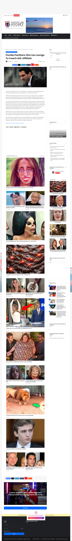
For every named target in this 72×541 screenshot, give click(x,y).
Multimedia (54, 35)
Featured (10, 49)
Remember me (7, 531)
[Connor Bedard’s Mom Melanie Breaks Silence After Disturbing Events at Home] (53, 288)
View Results (58, 60)
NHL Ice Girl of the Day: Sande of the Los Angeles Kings (57, 135)
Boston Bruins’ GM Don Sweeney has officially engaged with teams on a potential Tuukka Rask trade (61, 314)
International (25, 35)
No (51, 57)
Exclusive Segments (45, 35)
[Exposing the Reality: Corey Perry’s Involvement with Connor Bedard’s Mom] (53, 294)
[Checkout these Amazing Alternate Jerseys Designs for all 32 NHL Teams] (53, 306)
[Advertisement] (36, 42)
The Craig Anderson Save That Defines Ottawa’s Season (61, 301)
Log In (14, 533)
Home (6, 35)
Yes (51, 55)
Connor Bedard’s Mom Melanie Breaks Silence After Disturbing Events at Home (25, 493)
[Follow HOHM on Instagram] (36, 513)
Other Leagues (17, 35)
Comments (25, 508)
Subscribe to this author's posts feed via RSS (15, 123)
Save (26, 477)
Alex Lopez (9, 61)
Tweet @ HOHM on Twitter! (32, 521)
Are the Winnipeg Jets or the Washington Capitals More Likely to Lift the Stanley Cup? (57, 159)
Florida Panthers (14, 52)
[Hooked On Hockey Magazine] (14, 24)
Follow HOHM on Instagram (36, 517)
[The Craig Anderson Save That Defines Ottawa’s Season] (53, 301)
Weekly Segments (34, 35)
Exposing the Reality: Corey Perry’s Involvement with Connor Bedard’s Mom (61, 294)
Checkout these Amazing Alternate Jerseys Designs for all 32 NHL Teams (61, 306)
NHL (10, 35)
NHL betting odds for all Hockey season (57, 338)
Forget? (22, 528)
